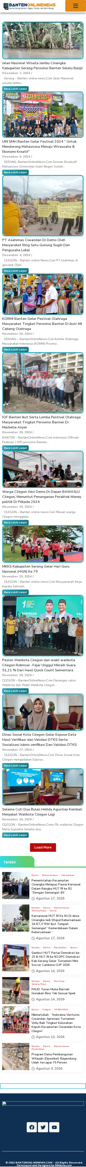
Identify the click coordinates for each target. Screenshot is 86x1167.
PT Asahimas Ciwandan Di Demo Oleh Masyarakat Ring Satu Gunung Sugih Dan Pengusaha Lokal (36, 245)
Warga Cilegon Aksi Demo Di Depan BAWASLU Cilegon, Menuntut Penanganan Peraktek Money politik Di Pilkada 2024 (41, 496)
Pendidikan (68, 875)
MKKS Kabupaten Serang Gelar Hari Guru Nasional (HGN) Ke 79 (35, 569)
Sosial (53, 911)
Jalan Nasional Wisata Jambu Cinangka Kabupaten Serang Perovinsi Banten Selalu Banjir (42, 66)
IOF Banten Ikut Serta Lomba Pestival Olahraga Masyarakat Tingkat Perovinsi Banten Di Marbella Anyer (41, 422)
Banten (36, 908)
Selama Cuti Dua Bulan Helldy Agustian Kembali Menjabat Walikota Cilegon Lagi (42, 812)
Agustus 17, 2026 (50, 898)
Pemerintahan (50, 875)
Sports (74, 948)
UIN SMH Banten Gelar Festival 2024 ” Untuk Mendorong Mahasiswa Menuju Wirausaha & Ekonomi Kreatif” (39, 146)
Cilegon (47, 1010)
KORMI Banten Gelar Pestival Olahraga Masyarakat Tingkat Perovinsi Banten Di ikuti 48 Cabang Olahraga (42, 323)
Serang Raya (39, 911)
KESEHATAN (61, 1010)
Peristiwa (59, 981)
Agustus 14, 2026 (50, 971)
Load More (43, 847)
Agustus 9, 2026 (49, 1068)
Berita (35, 875)
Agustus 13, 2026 (50, 1037)
